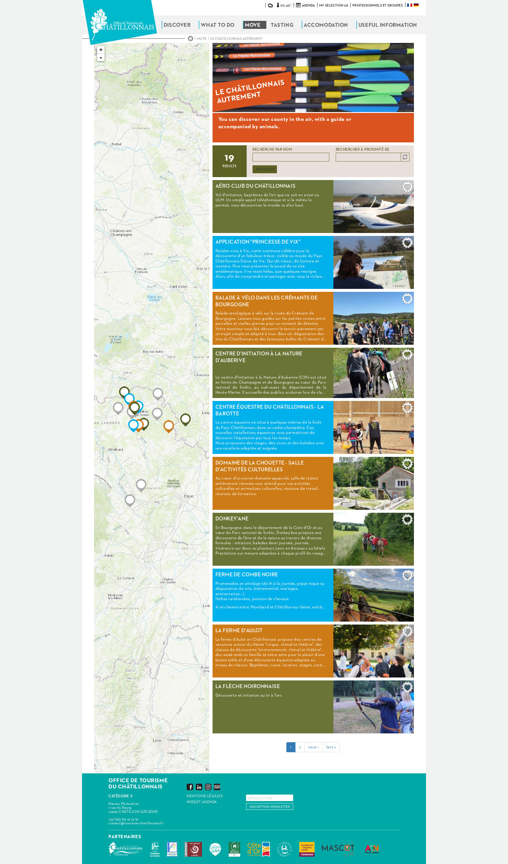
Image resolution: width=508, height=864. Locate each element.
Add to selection (407, 188)
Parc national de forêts (193, 849)
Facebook (190, 786)
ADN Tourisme (372, 849)
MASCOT (338, 849)
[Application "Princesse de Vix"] (129, 399)
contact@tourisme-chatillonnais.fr (135, 823)
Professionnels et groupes (377, 5)
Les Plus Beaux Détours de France (172, 849)
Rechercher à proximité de (363, 150)
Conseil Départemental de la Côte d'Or (259, 849)
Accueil (190, 38)
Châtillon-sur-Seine (155, 849)
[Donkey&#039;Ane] (143, 424)
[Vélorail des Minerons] (158, 394)
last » (331, 747)
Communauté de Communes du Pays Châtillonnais (125, 849)
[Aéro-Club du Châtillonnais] (134, 408)
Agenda (308, 5)
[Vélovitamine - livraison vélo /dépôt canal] (130, 500)
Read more (313, 206)
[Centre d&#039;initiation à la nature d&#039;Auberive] (185, 420)
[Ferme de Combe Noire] (133, 425)
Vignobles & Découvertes (234, 849)
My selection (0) (333, 5)
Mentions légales (205, 796)
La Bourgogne (284, 849)
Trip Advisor (217, 786)
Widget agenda (202, 802)
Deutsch (417, 5)
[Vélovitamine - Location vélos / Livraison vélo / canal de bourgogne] (141, 485)
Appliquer (264, 170)
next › (313, 747)
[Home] (120, 22)
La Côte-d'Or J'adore (215, 849)
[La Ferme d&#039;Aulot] (168, 426)
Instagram (208, 786)
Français (410, 5)
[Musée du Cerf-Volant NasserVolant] (118, 408)
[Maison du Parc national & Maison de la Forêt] (157, 414)
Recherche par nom (272, 150)
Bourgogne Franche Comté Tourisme (307, 849)
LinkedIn (199, 786)
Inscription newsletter (270, 806)
